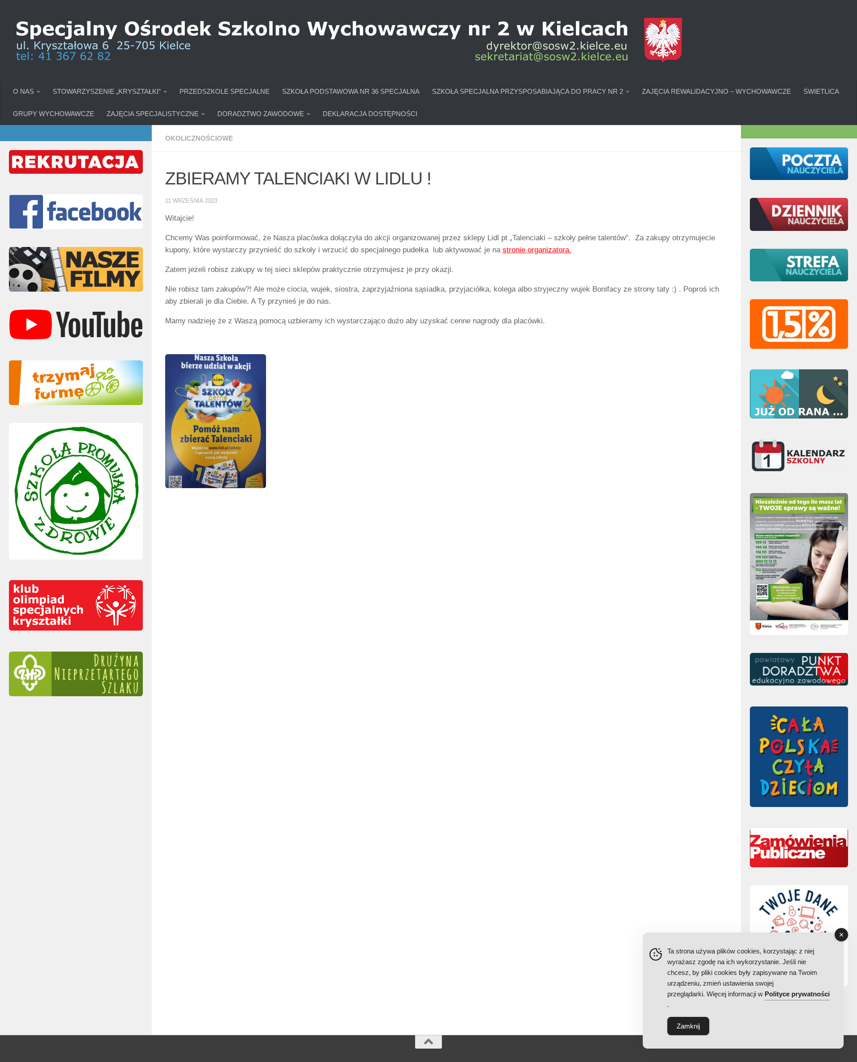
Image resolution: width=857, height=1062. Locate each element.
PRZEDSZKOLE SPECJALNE (224, 91)
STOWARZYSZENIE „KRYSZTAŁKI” (107, 91)
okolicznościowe (199, 138)
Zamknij (688, 1026)
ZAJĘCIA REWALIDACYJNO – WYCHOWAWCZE (716, 91)
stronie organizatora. (537, 250)
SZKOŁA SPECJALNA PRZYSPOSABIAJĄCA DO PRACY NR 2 (527, 91)
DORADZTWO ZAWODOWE (260, 113)
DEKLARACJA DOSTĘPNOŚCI (370, 113)
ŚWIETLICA (821, 91)
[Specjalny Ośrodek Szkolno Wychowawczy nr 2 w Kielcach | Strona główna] (348, 40)
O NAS (23, 91)
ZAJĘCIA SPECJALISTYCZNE (153, 113)
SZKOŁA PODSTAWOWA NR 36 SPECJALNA (351, 91)
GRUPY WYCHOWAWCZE (53, 113)
